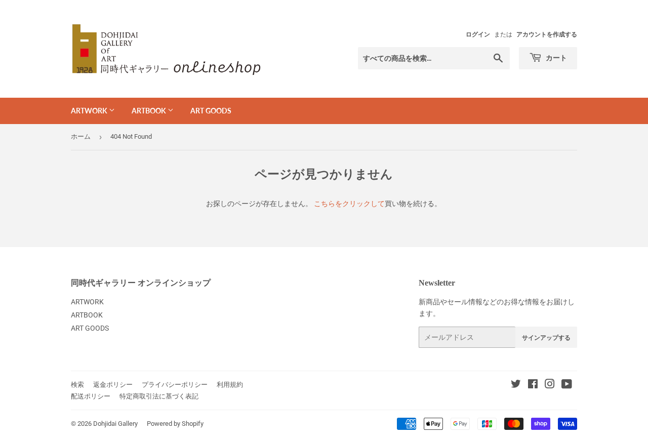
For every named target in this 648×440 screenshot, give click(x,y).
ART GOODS (210, 110)
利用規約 (230, 384)
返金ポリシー (113, 384)
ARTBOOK (150, 110)
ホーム (81, 136)
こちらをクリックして (349, 203)
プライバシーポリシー (175, 384)
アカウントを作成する (546, 34)
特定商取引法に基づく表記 (158, 396)
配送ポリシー (90, 396)
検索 (77, 384)
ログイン (478, 34)
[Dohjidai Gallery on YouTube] (566, 385)
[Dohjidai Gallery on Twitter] (516, 385)
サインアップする (546, 337)
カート (555, 57)
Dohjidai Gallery (115, 423)
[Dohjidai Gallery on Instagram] (550, 385)
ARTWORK (90, 110)
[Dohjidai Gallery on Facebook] (533, 385)
